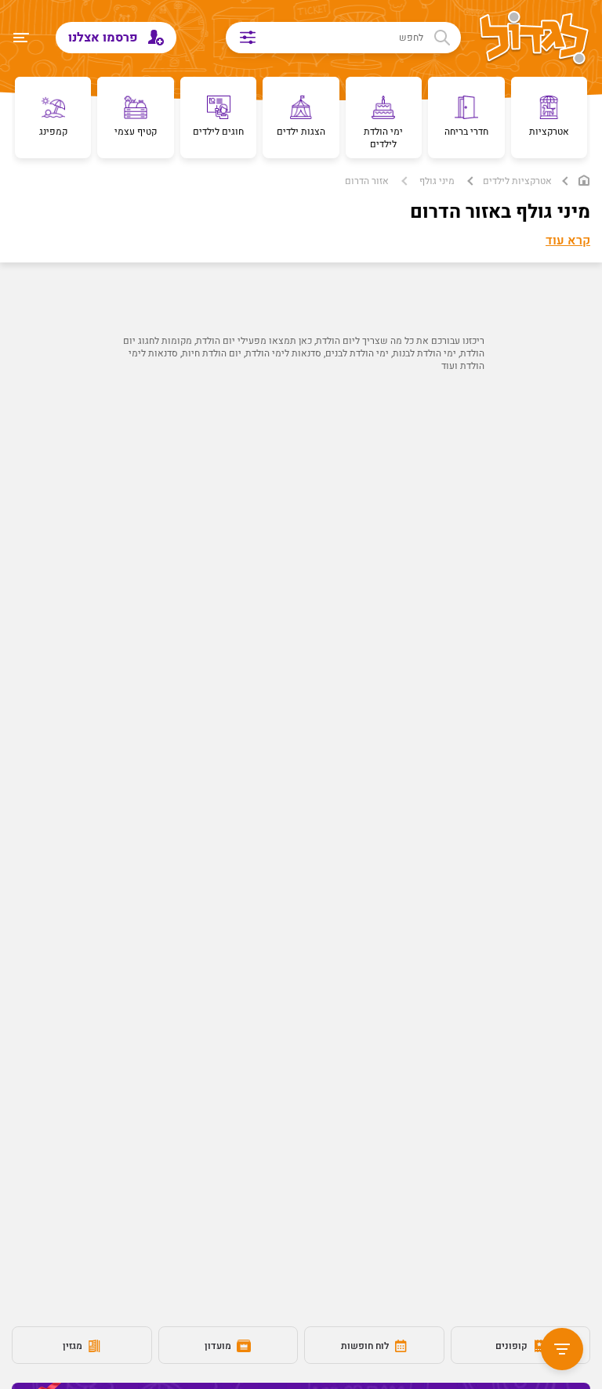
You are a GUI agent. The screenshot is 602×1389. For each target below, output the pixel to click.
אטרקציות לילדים (517, 181)
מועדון (219, 1346)
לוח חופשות (366, 1346)
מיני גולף (437, 181)
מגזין (74, 1346)
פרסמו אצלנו (104, 37)
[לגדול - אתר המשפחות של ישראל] (534, 39)
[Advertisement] (301, 522)
